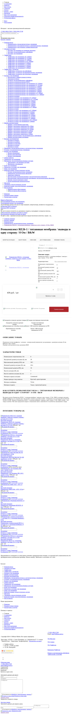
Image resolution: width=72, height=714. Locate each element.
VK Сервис (51, 642)
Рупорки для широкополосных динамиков (17, 579)
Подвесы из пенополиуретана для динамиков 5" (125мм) (25, 88)
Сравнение (14, 432)
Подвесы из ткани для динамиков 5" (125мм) (21, 112)
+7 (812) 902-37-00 (6, 664)
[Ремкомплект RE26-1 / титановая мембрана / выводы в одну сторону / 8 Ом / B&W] (18, 258)
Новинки (7, 194)
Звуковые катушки (9, 568)
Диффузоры (7, 570)
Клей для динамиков (10, 587)
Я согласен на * (17, 694)
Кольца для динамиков (11, 581)
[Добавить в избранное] (31, 245)
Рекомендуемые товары (11, 195)
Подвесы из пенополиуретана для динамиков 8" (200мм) (25, 91)
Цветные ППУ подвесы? (8, 208)
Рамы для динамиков (10, 590)
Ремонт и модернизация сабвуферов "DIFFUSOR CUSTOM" (58, 653)
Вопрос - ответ (8, 11)
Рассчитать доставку (21, 308)
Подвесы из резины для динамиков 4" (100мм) (22, 101)
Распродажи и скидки (10, 197)
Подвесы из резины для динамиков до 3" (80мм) (22, 107)
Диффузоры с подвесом (11, 571)
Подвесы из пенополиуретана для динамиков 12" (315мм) (25, 85)
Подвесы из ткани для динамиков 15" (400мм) (21, 118)
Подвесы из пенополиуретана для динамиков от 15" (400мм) (26, 94)
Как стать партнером (10, 15)
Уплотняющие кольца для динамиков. (12, 203)
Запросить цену (16, 711)
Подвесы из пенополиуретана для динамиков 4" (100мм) (25, 86)
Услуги (6, 10)
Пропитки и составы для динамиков (15, 589)
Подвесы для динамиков (11, 573)
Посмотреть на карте (35, 641)
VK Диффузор (52, 645)
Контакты (7, 13)
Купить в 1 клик (50, 296)
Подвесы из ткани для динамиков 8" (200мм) (21, 121)
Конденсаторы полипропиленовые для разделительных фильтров (27, 176)
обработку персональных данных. (21, 694)
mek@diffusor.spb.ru (57, 634)
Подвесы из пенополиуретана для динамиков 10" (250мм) (25, 83)
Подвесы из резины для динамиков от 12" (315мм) (23, 99)
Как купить (7, 7)
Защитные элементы (14, 175)
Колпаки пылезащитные (11, 576)
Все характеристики (61, 261)
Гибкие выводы (9, 582)
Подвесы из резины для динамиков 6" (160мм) (22, 104)
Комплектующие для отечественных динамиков (18, 597)
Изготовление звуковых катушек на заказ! (13, 214)
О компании (8, 3)
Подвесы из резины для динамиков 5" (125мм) (22, 102)
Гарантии (7, 8)
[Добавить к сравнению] (31, 249)
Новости (6, 5)
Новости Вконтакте (6, 200)
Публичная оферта (9, 18)
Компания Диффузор (54, 650)
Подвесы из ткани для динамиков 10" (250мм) (21, 115)
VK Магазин (51, 639)
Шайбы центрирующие (11, 574)
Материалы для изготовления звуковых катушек (18, 585)
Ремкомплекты (8, 567)
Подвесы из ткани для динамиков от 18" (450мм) (22, 120)
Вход (5, 21)
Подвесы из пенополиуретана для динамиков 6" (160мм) (25, 90)
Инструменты (8, 598)
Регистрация (8, 22)
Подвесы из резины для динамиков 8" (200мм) (22, 105)
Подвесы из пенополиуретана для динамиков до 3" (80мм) (25, 93)
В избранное (4, 433)
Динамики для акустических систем (15, 595)
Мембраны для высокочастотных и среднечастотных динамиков (23, 578)
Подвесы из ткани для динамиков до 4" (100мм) (22, 110)
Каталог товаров (6, 39)
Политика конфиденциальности (13, 16)
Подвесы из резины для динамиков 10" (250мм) (22, 98)
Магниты (7, 593)
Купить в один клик (20, 696)
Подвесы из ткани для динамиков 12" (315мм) (21, 116)
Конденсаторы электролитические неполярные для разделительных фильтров (31, 178)
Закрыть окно (5, 697)
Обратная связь (5, 662)
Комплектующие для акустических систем (17, 592)
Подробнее (4, 430)
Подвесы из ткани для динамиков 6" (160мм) (21, 113)
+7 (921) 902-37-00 (53, 632)
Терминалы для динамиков (12, 584)
